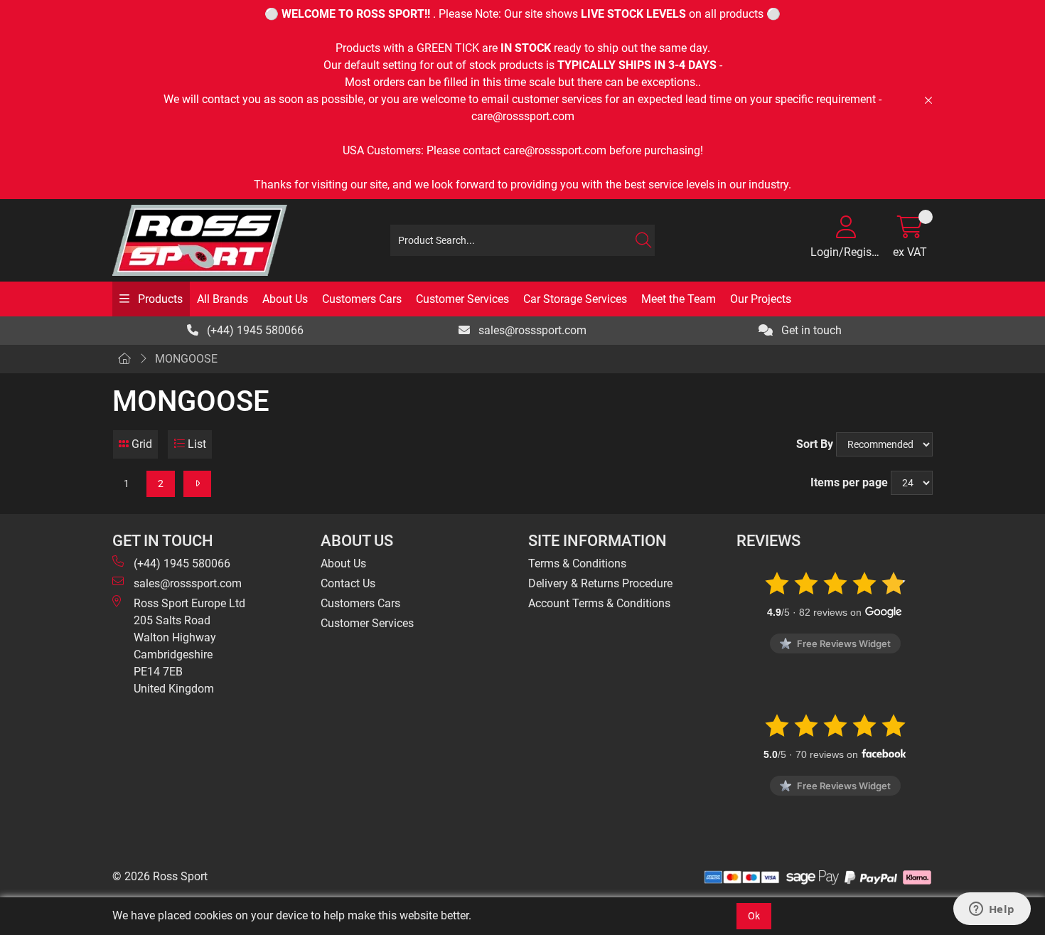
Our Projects (760, 299)
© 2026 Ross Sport (160, 876)
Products (159, 299)
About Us (285, 299)
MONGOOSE (186, 358)
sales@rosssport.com (531, 330)
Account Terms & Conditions (599, 603)
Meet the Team (678, 299)
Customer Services (462, 299)
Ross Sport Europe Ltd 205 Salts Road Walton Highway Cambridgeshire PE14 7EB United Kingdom (189, 646)
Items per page (849, 482)
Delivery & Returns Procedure (600, 583)
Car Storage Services (575, 299)
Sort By (814, 444)
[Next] (197, 484)
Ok (754, 915)
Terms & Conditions (577, 563)
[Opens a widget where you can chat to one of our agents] (992, 910)
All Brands (222, 299)
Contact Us (348, 583)
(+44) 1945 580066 (254, 330)
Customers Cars (362, 299)
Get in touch (810, 330)
